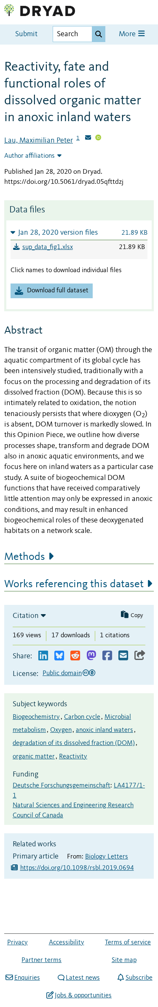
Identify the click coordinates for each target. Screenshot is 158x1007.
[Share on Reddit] (75, 656)
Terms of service (128, 942)
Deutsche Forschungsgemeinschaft (61, 785)
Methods (24, 556)
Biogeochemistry (36, 717)
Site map (124, 960)
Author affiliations (29, 156)
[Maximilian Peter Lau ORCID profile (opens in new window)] (98, 138)
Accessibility (66, 942)
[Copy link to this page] (139, 656)
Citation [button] (26, 616)
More (128, 34)
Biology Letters (106, 856)
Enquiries (27, 978)
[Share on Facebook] (107, 656)
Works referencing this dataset (74, 584)
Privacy (17, 942)
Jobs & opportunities (83, 995)
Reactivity (73, 756)
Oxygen (61, 730)
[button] (79, 232)
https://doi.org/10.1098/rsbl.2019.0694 (77, 868)
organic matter (34, 756)
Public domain (62, 673)
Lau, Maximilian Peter (38, 140)
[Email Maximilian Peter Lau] (88, 138)
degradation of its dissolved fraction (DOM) (74, 743)
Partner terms (41, 960)
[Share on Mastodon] (91, 656)
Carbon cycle (82, 717)
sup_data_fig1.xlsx (47, 247)
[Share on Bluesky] (59, 656)
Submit (26, 34)
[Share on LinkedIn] (43, 656)
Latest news (83, 978)
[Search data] (98, 34)
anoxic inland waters (104, 730)
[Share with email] (123, 656)
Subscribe (139, 978)
